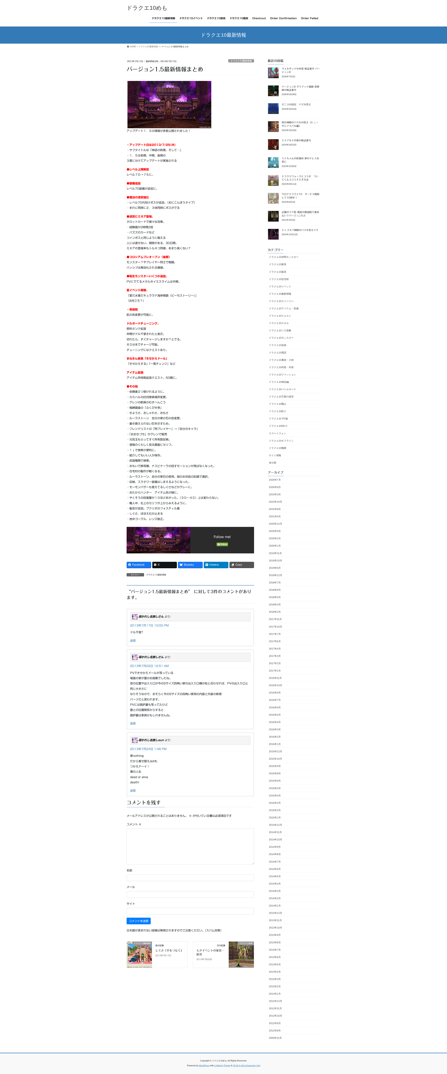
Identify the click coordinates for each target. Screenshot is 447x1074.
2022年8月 (275, 509)
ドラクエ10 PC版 (278, 418)
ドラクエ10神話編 (279, 382)
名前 (129, 870)
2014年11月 (275, 832)
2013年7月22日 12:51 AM (149, 666)
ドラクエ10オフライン (281, 440)
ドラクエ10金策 (277, 345)
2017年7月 (275, 634)
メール (131, 887)
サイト (131, 903)
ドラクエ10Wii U (278, 425)
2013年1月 (275, 993)
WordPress (204, 1065)
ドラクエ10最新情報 (241, 61)
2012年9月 (275, 1023)
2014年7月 (275, 861)
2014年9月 (275, 846)
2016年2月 (275, 736)
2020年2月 (275, 538)
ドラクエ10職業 (277, 448)
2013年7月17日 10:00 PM (149, 625)
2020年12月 (275, 523)
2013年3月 (275, 979)
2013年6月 (275, 957)
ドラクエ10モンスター (281, 337)
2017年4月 (275, 648)
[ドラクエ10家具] (241, 954)
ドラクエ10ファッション (282, 374)
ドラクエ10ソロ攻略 (280, 330)
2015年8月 (275, 773)
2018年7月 (275, 582)
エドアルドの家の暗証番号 (296, 140)
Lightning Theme (222, 1065)
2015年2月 (275, 810)
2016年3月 (275, 729)
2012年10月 (275, 1015)
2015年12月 (275, 751)
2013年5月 (275, 964)
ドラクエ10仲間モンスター (284, 257)
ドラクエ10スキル (279, 323)
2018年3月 (275, 604)
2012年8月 (275, 1030)
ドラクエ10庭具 (277, 271)
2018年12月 (275, 575)
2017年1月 (275, 670)
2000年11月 (275, 1037)
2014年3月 (275, 891)
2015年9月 (275, 766)
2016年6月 (275, 707)
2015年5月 (275, 788)
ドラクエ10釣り (277, 411)
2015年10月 (275, 758)
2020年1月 (275, 545)
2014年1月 (275, 905)
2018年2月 (275, 611)
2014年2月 (275, 898)
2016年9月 (275, 692)
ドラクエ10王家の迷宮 (281, 396)
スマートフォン (277, 433)
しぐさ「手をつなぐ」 (169, 950)
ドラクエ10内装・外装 (281, 367)
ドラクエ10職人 (277, 403)
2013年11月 (275, 920)
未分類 (272, 462)
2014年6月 (275, 869)
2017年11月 (275, 619)
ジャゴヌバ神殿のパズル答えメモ (300, 230)
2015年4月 (275, 795)
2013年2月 (275, 986)
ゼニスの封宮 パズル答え (296, 104)
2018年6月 (275, 589)
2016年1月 (275, 744)
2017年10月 (275, 626)
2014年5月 (275, 876)
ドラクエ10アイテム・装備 (284, 308)
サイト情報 (275, 455)
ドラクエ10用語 (277, 352)
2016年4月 (275, 722)
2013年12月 (275, 913)
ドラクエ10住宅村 (279, 279)
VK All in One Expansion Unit (246, 1065)
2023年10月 (275, 501)
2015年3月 (275, 802)
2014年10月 (275, 839)
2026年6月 (275, 487)
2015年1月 (275, 817)
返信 (133, 640)
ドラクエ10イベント (280, 286)
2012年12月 (275, 1001)
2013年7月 (275, 949)
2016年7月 (275, 700)
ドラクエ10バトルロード (282, 389)
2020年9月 (275, 531)
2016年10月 (275, 685)
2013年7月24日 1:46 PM (148, 749)
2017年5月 (275, 641)
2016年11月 (275, 678)
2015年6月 (275, 780)
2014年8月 (275, 854)
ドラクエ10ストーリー (281, 301)
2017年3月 (275, 656)
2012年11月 (275, 1008)
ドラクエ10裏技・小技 (281, 360)
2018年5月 (275, 597)
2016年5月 (275, 714)
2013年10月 (275, 927)
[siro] (169, 104)
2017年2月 (275, 663)
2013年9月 (275, 935)
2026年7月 (275, 479)
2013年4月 (275, 971)
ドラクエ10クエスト (280, 315)
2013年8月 (275, 942)
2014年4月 (275, 883)
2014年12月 (275, 824)
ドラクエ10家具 (277, 264)
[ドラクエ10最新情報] (139, 954)
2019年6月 (275, 567)
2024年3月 (275, 494)
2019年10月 (275, 560)
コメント (134, 824)
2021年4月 (275, 516)
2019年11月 (275, 553)
